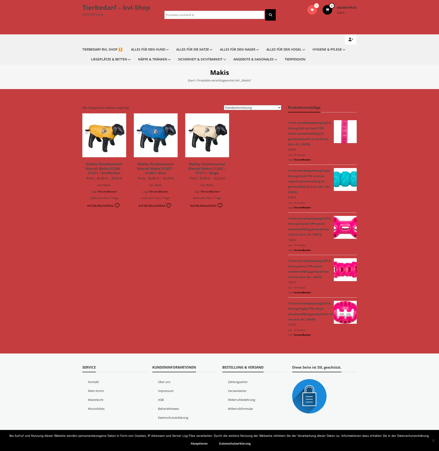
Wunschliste (96, 409)
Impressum (166, 391)
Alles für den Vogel (284, 49)
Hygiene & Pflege (327, 49)
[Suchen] (270, 15)
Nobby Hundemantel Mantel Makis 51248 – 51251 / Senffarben (104, 168)
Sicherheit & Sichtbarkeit (200, 59)
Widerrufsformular (240, 409)
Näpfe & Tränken (152, 59)
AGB (161, 400)
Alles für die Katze (192, 49)
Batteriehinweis (168, 409)
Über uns (164, 382)
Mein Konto (96, 391)
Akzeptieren (199, 443)
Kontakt (93, 382)
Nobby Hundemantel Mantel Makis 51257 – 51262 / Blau (155, 168)
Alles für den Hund (148, 49)
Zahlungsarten (238, 382)
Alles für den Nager (237, 49)
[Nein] (433, 440)
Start (191, 80)
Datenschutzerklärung (173, 418)
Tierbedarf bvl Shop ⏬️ (102, 49)
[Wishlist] (312, 10)
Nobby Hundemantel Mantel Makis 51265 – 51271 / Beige (207, 168)
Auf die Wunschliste (100, 206)
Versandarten (237, 391)
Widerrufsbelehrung (241, 400)
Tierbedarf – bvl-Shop (116, 7)
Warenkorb (95, 400)
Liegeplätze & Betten (109, 59)
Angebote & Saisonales (253, 59)
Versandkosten (107, 191)
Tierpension (295, 59)
